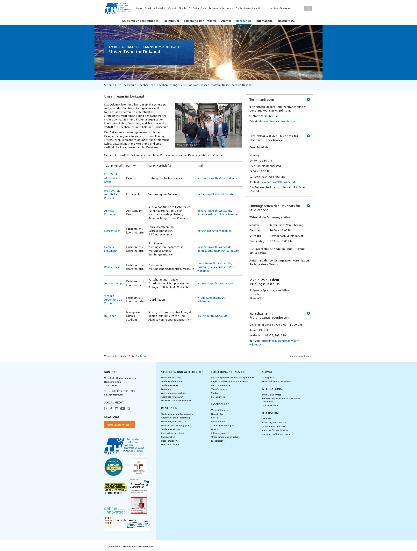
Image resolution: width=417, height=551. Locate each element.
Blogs (139, 8)
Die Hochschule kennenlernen (176, 401)
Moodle (183, 8)
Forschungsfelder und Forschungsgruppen (233, 378)
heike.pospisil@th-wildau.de (215, 194)
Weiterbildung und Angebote (276, 382)
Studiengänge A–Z (170, 385)
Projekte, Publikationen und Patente (229, 382)
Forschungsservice (220, 385)
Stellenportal (267, 378)
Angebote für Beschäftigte (274, 430)
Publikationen (218, 422)
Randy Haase (112, 267)
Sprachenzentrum (270, 406)
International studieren (172, 433)
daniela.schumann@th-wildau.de (218, 251)
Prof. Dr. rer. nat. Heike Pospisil (112, 195)
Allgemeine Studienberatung (175, 418)
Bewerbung (166, 389)
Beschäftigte (286, 21)
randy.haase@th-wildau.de (214, 263)
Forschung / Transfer (228, 372)
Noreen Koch (112, 231)
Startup (215, 393)
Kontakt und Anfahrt (154, 8)
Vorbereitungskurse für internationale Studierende (280, 400)
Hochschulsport (169, 441)
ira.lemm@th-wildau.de (212, 316)
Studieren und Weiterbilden (140, 21)
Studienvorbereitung (171, 382)
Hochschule (244, 21)
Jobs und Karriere (220, 433)
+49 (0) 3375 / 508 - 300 (121, 391)
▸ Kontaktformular (113, 395)
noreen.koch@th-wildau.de (214, 231)
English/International (247, 8)
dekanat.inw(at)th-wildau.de (277, 121)
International (264, 21)
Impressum (115, 547)
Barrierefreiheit (146, 547)
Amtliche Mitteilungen (222, 426)
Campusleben (168, 437)
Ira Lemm (110, 316)
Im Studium (171, 21)
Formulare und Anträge (273, 426)
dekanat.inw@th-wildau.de (214, 211)
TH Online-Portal (198, 8)
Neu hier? (266, 419)
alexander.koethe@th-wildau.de (217, 178)
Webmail (172, 8)
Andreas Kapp (113, 283)
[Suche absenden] (308, 8)
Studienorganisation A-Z (173, 422)
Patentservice (218, 397)
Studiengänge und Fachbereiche (177, 414)
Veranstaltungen (219, 410)
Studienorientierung (171, 378)
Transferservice (219, 389)
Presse (214, 418)
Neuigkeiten (217, 414)
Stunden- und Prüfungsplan (175, 426)
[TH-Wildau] (118, 13)
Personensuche (216, 8)
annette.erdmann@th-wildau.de (217, 214)
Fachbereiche (217, 441)
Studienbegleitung (170, 429)
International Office (271, 395)
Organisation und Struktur (224, 437)
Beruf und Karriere (170, 445)
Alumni (226, 21)
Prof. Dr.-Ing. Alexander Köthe (112, 178)
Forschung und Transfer (200, 21)
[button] (140, 21)
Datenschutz (129, 547)
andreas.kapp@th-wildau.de (215, 283)
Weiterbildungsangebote (173, 393)
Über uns (215, 429)
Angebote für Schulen (172, 397)
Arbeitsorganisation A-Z (273, 423)
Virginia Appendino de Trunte (113, 300)
